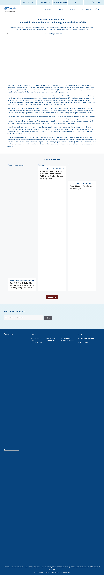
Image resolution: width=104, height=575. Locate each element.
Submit (48, 318)
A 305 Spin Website (64, 572)
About (80, 334)
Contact (34, 334)
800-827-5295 (66, 338)
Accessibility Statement (86, 338)
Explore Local (42, 19)
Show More (52, 297)
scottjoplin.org (53, 144)
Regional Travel (52, 19)
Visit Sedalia (62, 19)
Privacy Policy (83, 342)
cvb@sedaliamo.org (67, 340)
